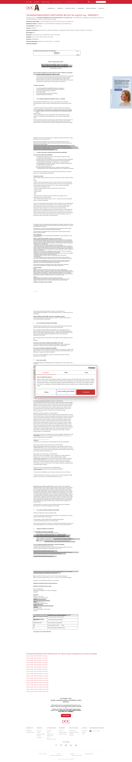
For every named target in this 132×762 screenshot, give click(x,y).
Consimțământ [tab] (45, 372)
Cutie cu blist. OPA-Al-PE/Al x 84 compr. (37, 669)
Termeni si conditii (43, 753)
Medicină (38, 732)
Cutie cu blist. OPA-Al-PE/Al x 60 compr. (37, 667)
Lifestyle (101, 8)
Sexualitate (71, 735)
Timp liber (84, 732)
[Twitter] (66, 745)
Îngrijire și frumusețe (63, 734)
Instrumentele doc (71, 1)
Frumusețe (81, 8)
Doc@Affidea (28, 730)
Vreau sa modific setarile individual (66, 391)
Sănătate (60, 8)
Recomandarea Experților (97, 727)
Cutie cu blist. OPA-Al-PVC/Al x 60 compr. (37, 684)
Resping (46, 392)
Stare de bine (84, 730)
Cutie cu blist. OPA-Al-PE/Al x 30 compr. (37, 662)
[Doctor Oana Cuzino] (33, 8)
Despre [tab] (86, 372)
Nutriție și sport (70, 8)
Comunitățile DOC (57, 1)
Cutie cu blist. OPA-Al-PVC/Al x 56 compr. (37, 682)
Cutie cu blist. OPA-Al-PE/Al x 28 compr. (37, 660)
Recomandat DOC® (89, 753)
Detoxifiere (49, 730)
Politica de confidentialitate (56, 755)
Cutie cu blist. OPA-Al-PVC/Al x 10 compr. (37, 673)
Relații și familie (91, 8)
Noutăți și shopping (62, 732)
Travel (83, 734)
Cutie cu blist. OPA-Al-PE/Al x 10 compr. (37, 656)
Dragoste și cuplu (72, 730)
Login (92, 1)
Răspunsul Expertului (30, 732)
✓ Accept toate (85, 392)
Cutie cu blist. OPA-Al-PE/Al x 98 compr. (37, 671)
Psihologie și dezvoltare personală (73, 733)
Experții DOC (51, 8)
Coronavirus (39, 730)
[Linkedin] (71, 745)
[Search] (105, 2)
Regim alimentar (50, 734)
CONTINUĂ (66, 715)
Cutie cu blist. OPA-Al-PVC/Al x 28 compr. (37, 678)
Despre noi (72, 753)
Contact (58, 753)
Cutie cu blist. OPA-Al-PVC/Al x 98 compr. (37, 691)
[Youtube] (75, 745)
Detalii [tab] (66, 372)
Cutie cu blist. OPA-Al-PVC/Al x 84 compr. (37, 687)
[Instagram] (61, 745)
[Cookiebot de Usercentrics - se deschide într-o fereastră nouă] (89, 368)
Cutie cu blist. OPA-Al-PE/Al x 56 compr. (37, 664)
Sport (48, 737)
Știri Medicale (39, 737)
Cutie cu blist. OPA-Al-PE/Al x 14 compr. (37, 658)
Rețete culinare (50, 735)
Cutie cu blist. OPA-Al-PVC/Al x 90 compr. (37, 689)
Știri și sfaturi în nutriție (51, 739)
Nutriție (48, 732)
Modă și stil (61, 730)
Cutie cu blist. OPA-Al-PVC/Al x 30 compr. (37, 680)
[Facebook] (56, 745)
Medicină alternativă (41, 734)
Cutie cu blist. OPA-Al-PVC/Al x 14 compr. (37, 676)
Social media (66, 741)
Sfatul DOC (39, 735)
